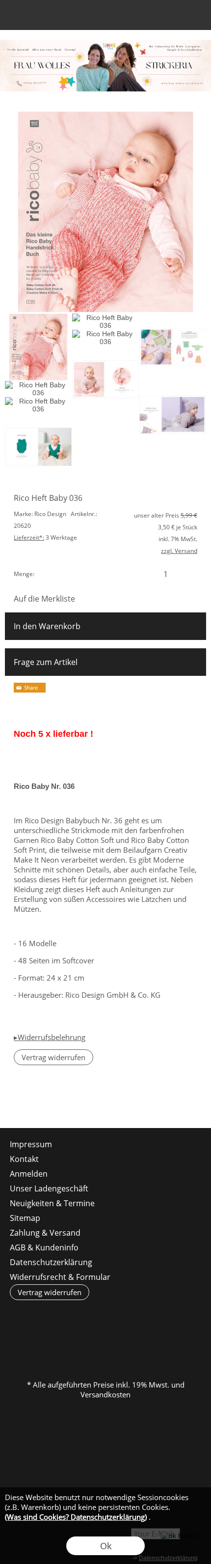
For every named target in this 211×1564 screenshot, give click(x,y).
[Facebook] (38, 1101)
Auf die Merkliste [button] (44, 598)
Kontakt (24, 1159)
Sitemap (25, 1218)
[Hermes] (66, 1344)
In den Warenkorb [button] (47, 626)
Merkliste (158, 17)
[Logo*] (105, 44)
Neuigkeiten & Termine (52, 1203)
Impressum (31, 1144)
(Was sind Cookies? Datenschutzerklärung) (76, 1517)
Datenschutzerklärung (51, 1262)
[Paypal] (181, 1344)
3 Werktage (45, 537)
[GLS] (104, 1344)
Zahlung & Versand (45, 1232)
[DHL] (28, 1344)
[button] (18, 17)
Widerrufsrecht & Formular (60, 1277)
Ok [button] (105, 1546)
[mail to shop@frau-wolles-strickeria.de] (12, 1101)
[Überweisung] (143, 1344)
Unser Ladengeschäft (49, 1188)
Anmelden (140, 17)
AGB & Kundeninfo (44, 1247)
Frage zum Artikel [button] (46, 662)
